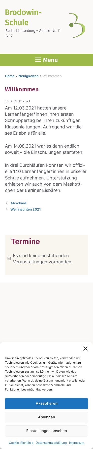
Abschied (18, 203)
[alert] (46, 258)
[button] (85, 348)
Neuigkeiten (28, 76)
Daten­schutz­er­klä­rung (51, 443)
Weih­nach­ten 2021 (25, 209)
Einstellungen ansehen (46, 430)
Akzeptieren (47, 403)
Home (9, 76)
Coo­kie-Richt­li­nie (21, 443)
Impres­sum (76, 443)
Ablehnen (46, 417)
